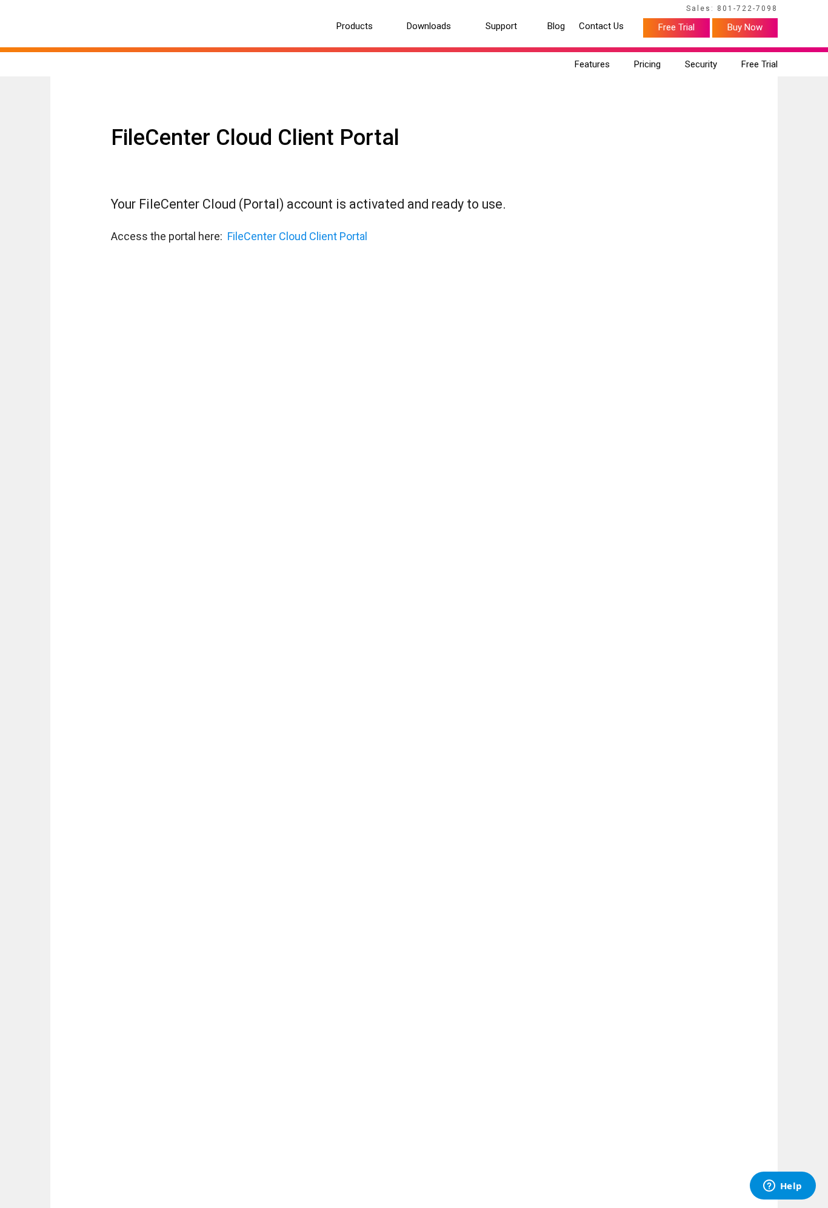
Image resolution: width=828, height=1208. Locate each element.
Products (354, 26)
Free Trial (676, 27)
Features (592, 64)
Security (701, 64)
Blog (556, 26)
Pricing (647, 64)
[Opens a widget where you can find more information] (782, 1187)
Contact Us (601, 26)
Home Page (68, 10)
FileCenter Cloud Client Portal (297, 236)
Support (501, 26)
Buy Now (745, 27)
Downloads (429, 26)
